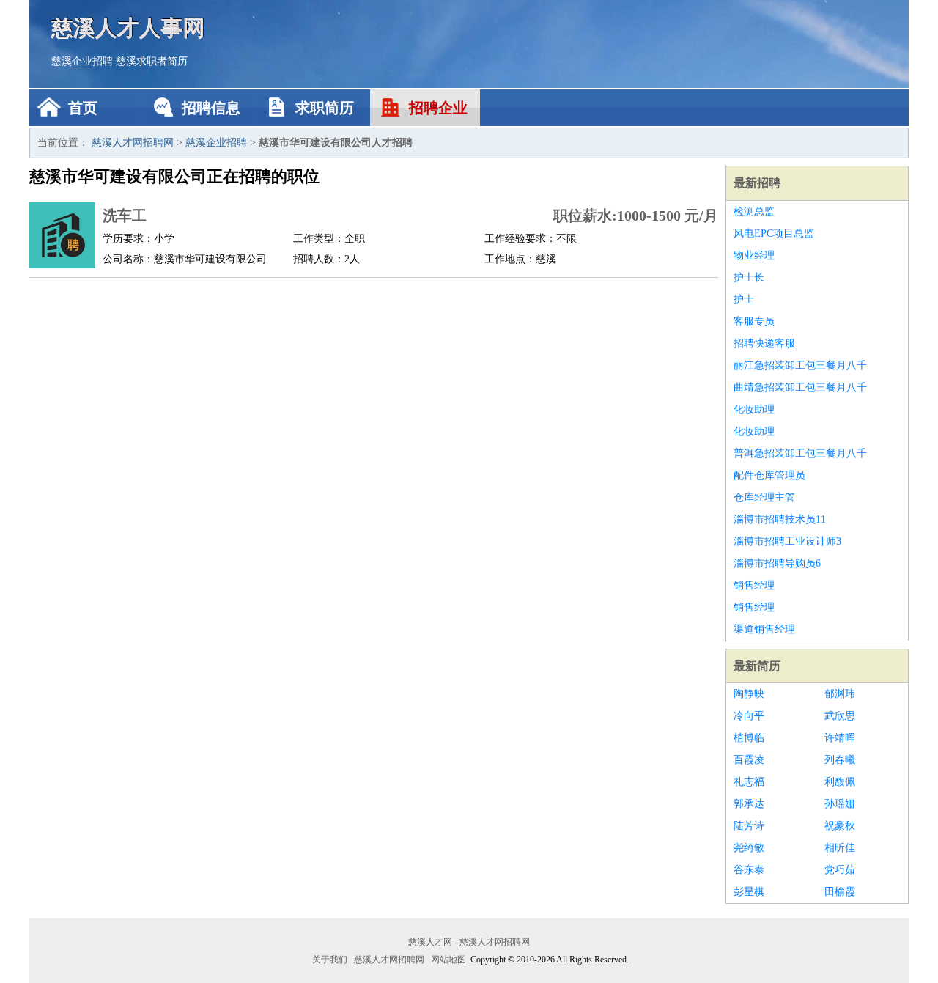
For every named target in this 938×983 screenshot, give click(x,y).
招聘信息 (211, 108)
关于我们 (329, 959)
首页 (82, 108)
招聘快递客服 (764, 343)
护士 (744, 299)
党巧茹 (839, 869)
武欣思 (839, 715)
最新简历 (757, 666)
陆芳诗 (749, 825)
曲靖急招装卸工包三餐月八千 (800, 387)
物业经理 (754, 255)
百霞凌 (749, 759)
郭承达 (749, 803)
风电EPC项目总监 (774, 233)
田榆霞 (839, 891)
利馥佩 (839, 781)
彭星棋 (749, 891)
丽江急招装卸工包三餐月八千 (800, 365)
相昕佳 (839, 847)
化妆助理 (754, 409)
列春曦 (839, 759)
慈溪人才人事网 (128, 27)
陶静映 (749, 693)
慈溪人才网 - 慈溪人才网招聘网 (469, 942)
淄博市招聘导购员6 (777, 563)
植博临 (749, 737)
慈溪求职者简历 (152, 61)
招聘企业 (438, 108)
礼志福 (749, 781)
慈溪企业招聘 (82, 61)
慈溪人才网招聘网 (133, 142)
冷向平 (749, 715)
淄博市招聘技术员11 (780, 519)
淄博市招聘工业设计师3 (787, 541)
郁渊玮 (839, 693)
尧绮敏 (749, 847)
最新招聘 (757, 183)
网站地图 (448, 959)
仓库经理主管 (764, 497)
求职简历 (324, 108)
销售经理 (754, 585)
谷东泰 (749, 869)
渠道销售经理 (764, 629)
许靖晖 (839, 737)
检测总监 (754, 211)
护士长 (749, 277)
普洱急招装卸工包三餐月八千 (800, 453)
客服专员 (754, 321)
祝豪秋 (839, 825)
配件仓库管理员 (769, 475)
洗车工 (125, 215)
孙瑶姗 (839, 803)
